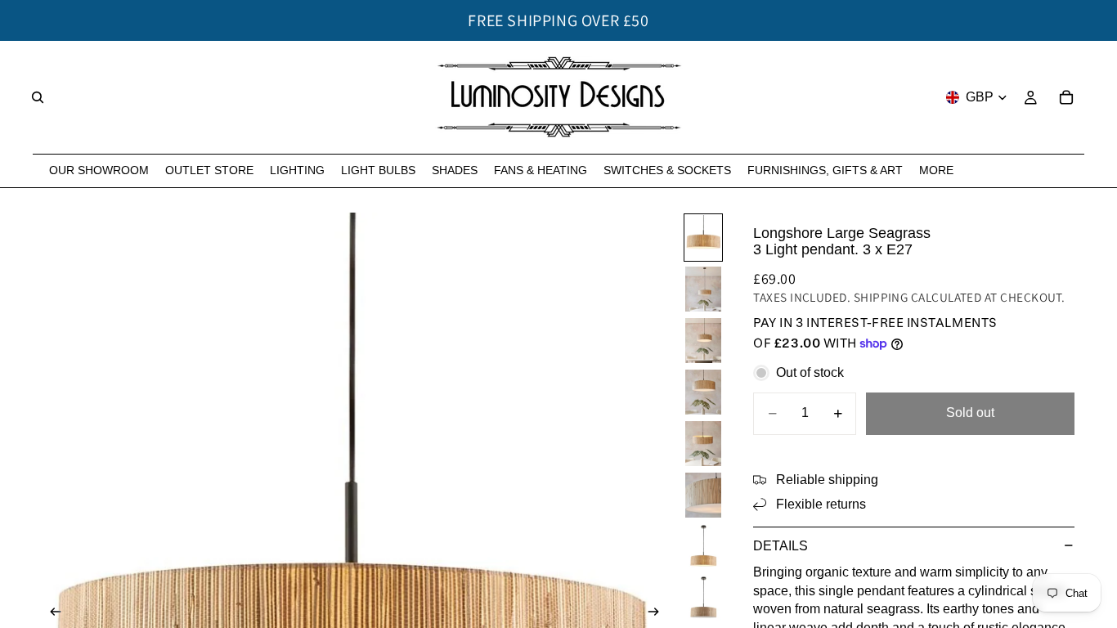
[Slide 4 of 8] (703, 392)
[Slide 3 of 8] (703, 340)
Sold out (970, 412)
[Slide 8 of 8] (703, 598)
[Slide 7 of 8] (703, 546)
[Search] (38, 97)
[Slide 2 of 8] (703, 289)
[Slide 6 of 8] (703, 495)
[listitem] (936, 170)
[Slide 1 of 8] (703, 237)
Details (780, 546)
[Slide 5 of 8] (703, 443)
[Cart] (1066, 97)
